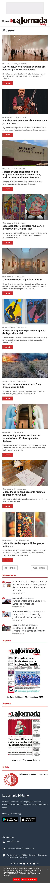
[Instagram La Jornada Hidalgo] (14, 863)
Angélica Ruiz (8, 117)
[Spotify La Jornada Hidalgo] (24, 863)
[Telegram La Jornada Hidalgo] (27, 863)
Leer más (7, 83)
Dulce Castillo (8, 169)
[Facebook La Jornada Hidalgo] (11, 863)
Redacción (7, 432)
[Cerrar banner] (47, 869)
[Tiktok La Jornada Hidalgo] (31, 863)
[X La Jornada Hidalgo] (17, 863)
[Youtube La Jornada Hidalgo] (20, 863)
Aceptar (16, 879)
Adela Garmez (8, 64)
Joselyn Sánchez (9, 328)
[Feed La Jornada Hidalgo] (38, 863)
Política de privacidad (29, 879)
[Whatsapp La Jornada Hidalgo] (34, 863)
